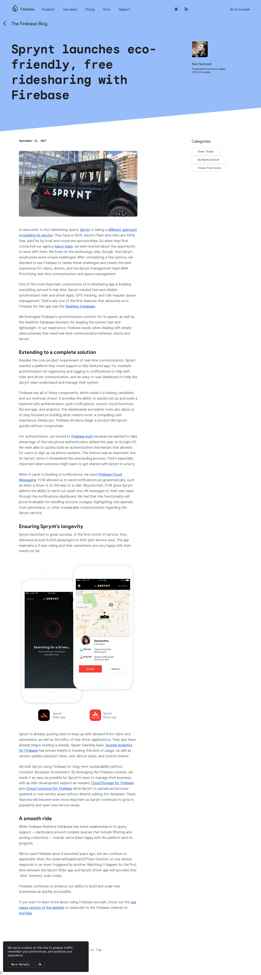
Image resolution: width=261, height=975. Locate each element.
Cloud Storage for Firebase (112, 783)
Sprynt (85, 230)
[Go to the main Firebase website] (15, 7)
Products (48, 9)
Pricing (90, 9)
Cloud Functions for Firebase (49, 788)
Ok (39, 964)
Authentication (208, 159)
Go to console (240, 9)
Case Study (205, 151)
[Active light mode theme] (176, 9)
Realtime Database (80, 306)
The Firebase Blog (29, 24)
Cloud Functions (209, 168)
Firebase (27, 9)
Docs (106, 9)
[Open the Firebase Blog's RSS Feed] (185, 9)
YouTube (25, 913)
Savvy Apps (64, 246)
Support (124, 9)
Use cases (70, 9)
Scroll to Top (89, 950)
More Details (20, 964)
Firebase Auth (82, 436)
